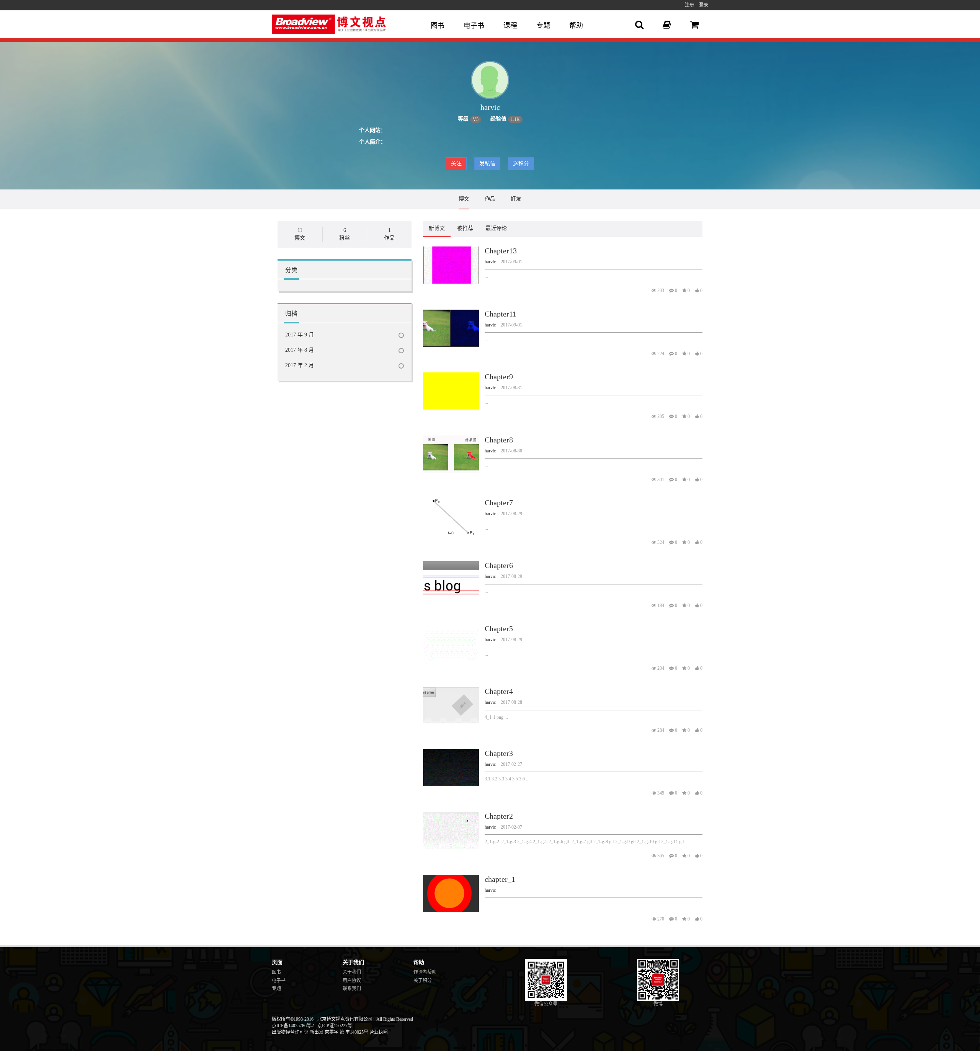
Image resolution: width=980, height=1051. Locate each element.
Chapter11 (500, 314)
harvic (490, 261)
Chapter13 (501, 250)
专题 (543, 25)
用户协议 (352, 980)
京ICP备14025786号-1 (293, 1025)
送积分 (521, 163)
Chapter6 (499, 565)
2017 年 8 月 (299, 350)
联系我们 (352, 988)
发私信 (487, 163)
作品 (490, 199)
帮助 (576, 25)
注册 (689, 5)
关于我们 (352, 972)
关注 (456, 163)
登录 (703, 5)
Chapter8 (499, 440)
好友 (516, 199)
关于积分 (422, 980)
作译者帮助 (424, 972)
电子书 (474, 25)
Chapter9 (499, 376)
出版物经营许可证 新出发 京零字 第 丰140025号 (320, 1032)
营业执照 (378, 1032)
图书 (437, 25)
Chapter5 (499, 628)
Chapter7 (499, 502)
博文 (464, 199)
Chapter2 (499, 816)
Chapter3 (499, 753)
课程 (510, 25)
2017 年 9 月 (299, 335)
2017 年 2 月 (299, 365)
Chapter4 (499, 691)
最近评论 (496, 228)
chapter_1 (500, 879)
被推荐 (465, 228)
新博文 (437, 228)
